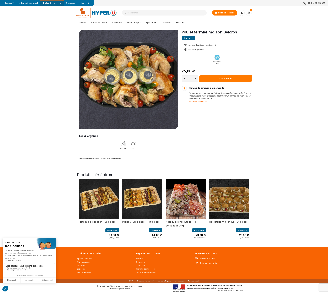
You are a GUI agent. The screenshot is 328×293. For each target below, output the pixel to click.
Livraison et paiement (145, 281)
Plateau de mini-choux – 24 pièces (228, 221)
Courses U (140, 262)
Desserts (81, 265)
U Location (140, 265)
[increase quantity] (195, 78)
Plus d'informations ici (198, 101)
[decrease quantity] (184, 78)
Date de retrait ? (226, 12)
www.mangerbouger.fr (120, 288)
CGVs (131, 281)
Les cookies (179, 281)
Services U (140, 258)
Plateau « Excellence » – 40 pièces (141, 221)
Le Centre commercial (146, 272)
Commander (225, 78)
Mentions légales (164, 281)
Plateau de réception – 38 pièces (97, 221)
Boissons (81, 269)
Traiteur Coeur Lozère (145, 269)
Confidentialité (193, 281)
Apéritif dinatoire (84, 258)
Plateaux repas (83, 262)
